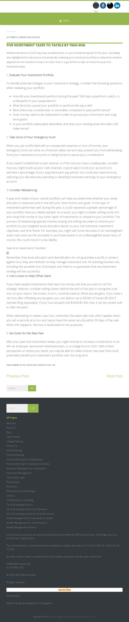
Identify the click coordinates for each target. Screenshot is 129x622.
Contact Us (12, 445)
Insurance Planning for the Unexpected (26, 468)
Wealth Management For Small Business (26, 522)
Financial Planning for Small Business (24, 459)
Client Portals (13, 436)
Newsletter (44, 365)
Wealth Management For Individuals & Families (29, 518)
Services (10, 495)
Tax (53, 365)
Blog (22, 365)
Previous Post (17, 375)
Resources (11, 486)
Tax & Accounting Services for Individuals (26, 509)
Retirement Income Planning (20, 491)
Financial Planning (15, 454)
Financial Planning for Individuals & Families (28, 463)
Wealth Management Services (21, 527)
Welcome (11, 423)
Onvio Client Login (15, 477)
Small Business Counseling (19, 500)
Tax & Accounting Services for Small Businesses (30, 513)
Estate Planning (14, 450)
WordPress (85, 616)
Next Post (115, 375)
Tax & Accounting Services (19, 504)
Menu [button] (66, 20)
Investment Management (19, 472)
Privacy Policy (13, 481)
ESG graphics (46, 603)
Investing (31, 365)
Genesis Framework (71, 616)
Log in (93, 616)
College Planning (14, 441)
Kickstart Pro (54, 616)
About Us (11, 427)
